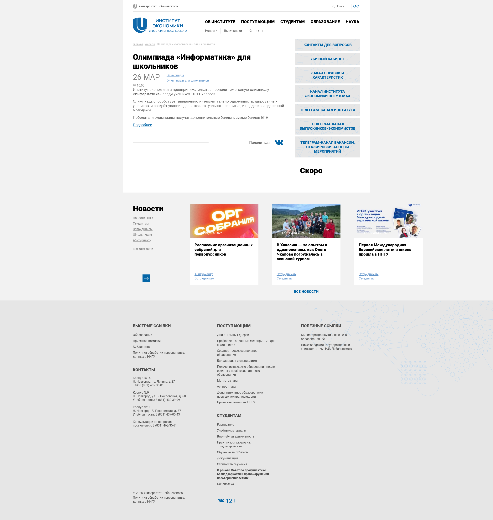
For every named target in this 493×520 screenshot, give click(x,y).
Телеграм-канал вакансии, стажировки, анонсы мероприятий (327, 147)
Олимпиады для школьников (188, 80)
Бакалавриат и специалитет (237, 361)
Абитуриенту (142, 240)
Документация (227, 458)
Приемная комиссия (147, 341)
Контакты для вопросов (328, 45)
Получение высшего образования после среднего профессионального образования (246, 371)
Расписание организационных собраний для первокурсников (224, 250)
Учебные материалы (231, 430)
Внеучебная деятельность (236, 436)
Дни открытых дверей (233, 335)
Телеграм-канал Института (327, 110)
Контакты (256, 31)
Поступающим (258, 21)
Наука (352, 21)
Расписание (225, 424)
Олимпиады (175, 75)
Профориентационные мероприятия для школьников (246, 343)
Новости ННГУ (143, 218)
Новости (211, 31)
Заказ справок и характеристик (327, 75)
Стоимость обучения (232, 464)
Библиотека (141, 347)
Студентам (292, 21)
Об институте (220, 21)
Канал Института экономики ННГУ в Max (327, 93)
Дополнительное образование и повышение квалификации (240, 394)
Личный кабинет (327, 59)
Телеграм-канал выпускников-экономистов (327, 126)
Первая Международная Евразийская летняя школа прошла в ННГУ (385, 250)
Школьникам (142, 234)
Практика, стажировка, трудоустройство (234, 444)
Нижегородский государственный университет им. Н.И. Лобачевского (326, 347)
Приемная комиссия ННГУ (236, 402)
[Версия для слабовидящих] (355, 5)
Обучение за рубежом (232, 452)
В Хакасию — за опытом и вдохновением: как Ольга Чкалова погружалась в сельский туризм (302, 252)
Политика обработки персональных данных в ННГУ (159, 354)
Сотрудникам (143, 229)
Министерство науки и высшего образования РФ (324, 337)
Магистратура (227, 380)
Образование (325, 21)
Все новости (306, 291)
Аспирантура (226, 386)
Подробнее (142, 125)
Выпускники (233, 31)
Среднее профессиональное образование (237, 353)
